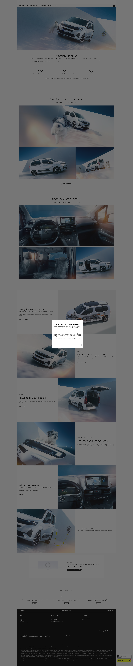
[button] (76, 321)
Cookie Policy (57, 339)
